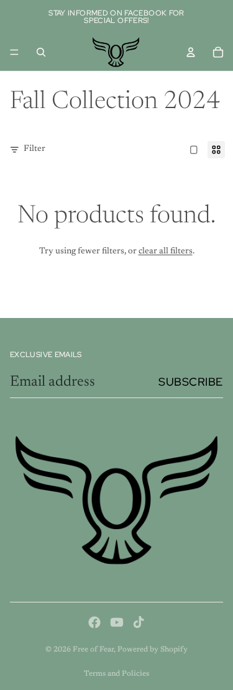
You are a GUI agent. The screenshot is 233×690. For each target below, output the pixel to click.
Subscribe (190, 382)
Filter (34, 149)
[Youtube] (116, 622)
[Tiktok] (138, 622)
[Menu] (14, 52)
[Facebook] (94, 622)
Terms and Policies (116, 674)
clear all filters (166, 251)
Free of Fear (93, 649)
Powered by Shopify (152, 649)
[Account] (190, 52)
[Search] (41, 52)
